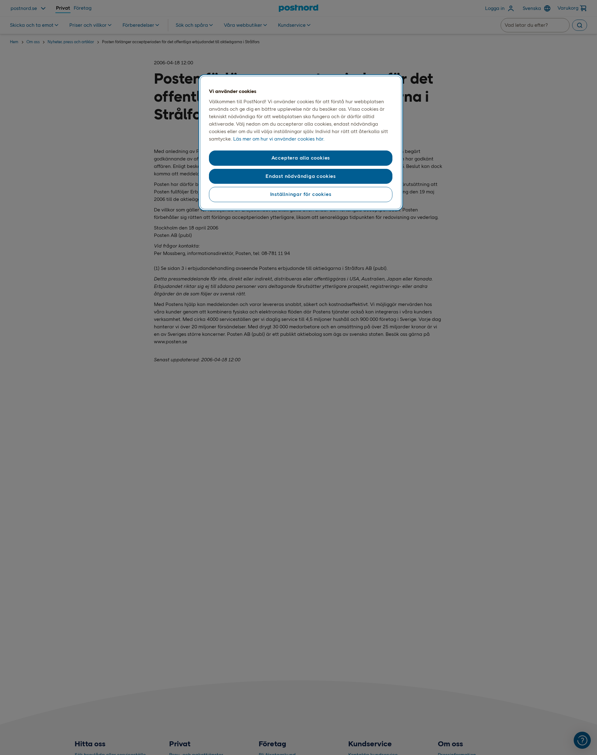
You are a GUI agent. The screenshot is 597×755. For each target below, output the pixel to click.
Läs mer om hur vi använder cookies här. (278, 139)
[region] (301, 143)
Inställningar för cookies (300, 194)
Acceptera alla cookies (300, 158)
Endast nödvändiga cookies (301, 176)
